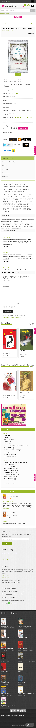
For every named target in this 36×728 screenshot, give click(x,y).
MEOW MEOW (4, 660)
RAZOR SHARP (21, 682)
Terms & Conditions (19, 715)
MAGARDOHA (6, 351)
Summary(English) (8, 158)
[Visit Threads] (24, 710)
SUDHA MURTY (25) (9, 483)
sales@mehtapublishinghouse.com (11, 582)
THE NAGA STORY (5, 682)
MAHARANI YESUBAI (22, 648)
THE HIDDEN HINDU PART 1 (24, 626)
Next (19, 74)
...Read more (6, 246)
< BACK (3, 23)
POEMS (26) (7, 435)
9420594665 (13, 603)
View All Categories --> (10, 456)
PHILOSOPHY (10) (9, 448)
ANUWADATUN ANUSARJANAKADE (26, 694)
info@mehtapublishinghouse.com (11, 580)
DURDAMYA (9, 495)
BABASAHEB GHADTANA (6, 626)
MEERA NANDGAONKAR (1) (11, 474)
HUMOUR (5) (7, 437)
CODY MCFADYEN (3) (10, 479)
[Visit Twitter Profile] (14, 710)
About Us (3, 715)
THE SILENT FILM (22, 660)
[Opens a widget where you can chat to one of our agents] (29, 725)
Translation (6, 169)
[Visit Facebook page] (11, 710)
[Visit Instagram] (21, 710)
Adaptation (6, 173)
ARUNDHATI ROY (8, 30)
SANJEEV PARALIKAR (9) (10, 472)
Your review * (6, 286)
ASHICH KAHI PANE (7, 392)
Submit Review (8, 312)
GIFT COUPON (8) (9, 439)
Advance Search (4, 13)
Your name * (6, 280)
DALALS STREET (4, 671)
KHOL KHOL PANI (5, 694)
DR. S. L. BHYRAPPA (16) (10, 466)
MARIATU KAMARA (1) (10, 481)
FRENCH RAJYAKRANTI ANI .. (7, 648)
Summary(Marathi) (8, 162)
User (9, 1)
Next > (32, 23)
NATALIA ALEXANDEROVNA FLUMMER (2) (15, 462)
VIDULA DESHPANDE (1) (10, 477)
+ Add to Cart (23, 128)
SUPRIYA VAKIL (14, 93)
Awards (4, 165)
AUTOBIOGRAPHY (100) (10, 454)
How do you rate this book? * (11, 304)
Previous (16, 74)
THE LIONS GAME (24, 351)
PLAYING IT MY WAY (22, 637)
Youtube (5, 176)
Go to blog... (5, 559)
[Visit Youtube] (18, 710)
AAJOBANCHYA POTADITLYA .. (8, 705)
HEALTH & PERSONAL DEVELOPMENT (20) (16, 446)
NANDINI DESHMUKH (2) (11, 468)
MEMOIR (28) (7, 441)
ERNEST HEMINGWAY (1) (11, 470)
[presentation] (30, 324)
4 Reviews (31, 33)
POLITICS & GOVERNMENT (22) (12, 450)
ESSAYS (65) (7, 452)
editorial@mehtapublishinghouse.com (13, 317)
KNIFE (19, 671)
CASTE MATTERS (5, 637)
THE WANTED (23, 393)
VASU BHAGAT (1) (9, 464)
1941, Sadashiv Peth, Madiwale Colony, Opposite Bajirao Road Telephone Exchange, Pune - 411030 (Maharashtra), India (17, 571)
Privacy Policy (9, 715)
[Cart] (23, 6)
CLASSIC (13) (7, 443)
